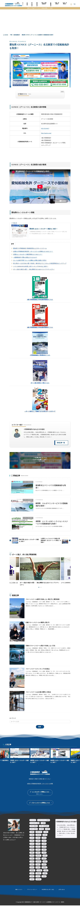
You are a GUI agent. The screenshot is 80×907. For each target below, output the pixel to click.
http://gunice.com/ (46, 133)
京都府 (41, 828)
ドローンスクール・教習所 (44, 820)
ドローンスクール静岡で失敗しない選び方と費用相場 (42, 599)
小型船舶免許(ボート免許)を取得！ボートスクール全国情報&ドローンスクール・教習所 (44, 902)
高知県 (44, 876)
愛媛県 (32, 852)
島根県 (32, 849)
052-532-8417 (45, 128)
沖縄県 (32, 858)
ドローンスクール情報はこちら (40, 802)
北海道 (27, 3)
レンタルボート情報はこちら (40, 792)
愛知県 (38, 852)
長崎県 (46, 870)
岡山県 (38, 846)
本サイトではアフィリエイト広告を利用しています (40, 8)
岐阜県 (32, 846)
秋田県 (44, 864)
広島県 (38, 849)
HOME (6, 34)
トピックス (33, 820)
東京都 (32, 855)
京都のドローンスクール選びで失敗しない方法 (40, 645)
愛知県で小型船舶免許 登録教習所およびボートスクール (30, 248)
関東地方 (37, 4)
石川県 (32, 861)
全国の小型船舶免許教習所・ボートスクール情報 (40, 783)
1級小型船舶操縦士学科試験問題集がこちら (40, 299)
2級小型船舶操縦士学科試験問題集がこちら (40, 327)
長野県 (32, 873)
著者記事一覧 (61, 442)
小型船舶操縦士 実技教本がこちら (40, 355)
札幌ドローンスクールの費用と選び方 (38, 622)
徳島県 (44, 849)
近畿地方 (50, 4)
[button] (11, 572)
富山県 (44, 840)
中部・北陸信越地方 (43, 3)
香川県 (38, 876)
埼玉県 (45, 834)
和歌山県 (38, 834)
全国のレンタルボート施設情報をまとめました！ (27, 254)
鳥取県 (32, 879)
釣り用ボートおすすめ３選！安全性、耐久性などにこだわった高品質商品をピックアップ (39, 263)
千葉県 (32, 834)
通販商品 (32, 870)
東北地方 (31, 4)
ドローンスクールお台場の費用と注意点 (38, 692)
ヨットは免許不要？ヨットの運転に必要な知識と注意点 (29, 260)
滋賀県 (38, 858)
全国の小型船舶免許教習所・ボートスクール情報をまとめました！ (33, 251)
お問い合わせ (62, 889)
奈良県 (44, 837)
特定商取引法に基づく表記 (48, 889)
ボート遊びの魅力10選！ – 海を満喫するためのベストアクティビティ (33, 269)
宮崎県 (38, 840)
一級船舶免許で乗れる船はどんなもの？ (25, 257)
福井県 (45, 861)
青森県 (45, 873)
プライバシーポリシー (32, 889)
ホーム (22, 3)
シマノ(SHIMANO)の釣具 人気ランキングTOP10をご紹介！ (30, 266)
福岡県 (32, 864)
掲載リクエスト (18, 889)
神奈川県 (38, 861)
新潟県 (44, 852)
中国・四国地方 (57, 3)
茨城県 (38, 867)
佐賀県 (47, 828)
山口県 (32, 843)
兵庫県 (32, 831)
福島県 (38, 864)
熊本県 (44, 858)
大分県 (32, 837)
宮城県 (32, 840)
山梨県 (44, 843)
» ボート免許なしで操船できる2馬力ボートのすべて (40, 411)
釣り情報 (39, 870)
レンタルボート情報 (25, 749)
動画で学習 (39, 831)
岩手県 (44, 846)
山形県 (38, 843)
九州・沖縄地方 (65, 3)
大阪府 (38, 837)
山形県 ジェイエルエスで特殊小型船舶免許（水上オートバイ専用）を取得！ (51, 540)
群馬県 (32, 867)
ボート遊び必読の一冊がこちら (40, 383)
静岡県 (32, 876)
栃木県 (45, 855)
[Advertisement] (40, 22)
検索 (39, 727)
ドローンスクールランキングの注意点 (38, 669)
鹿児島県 (38, 879)
